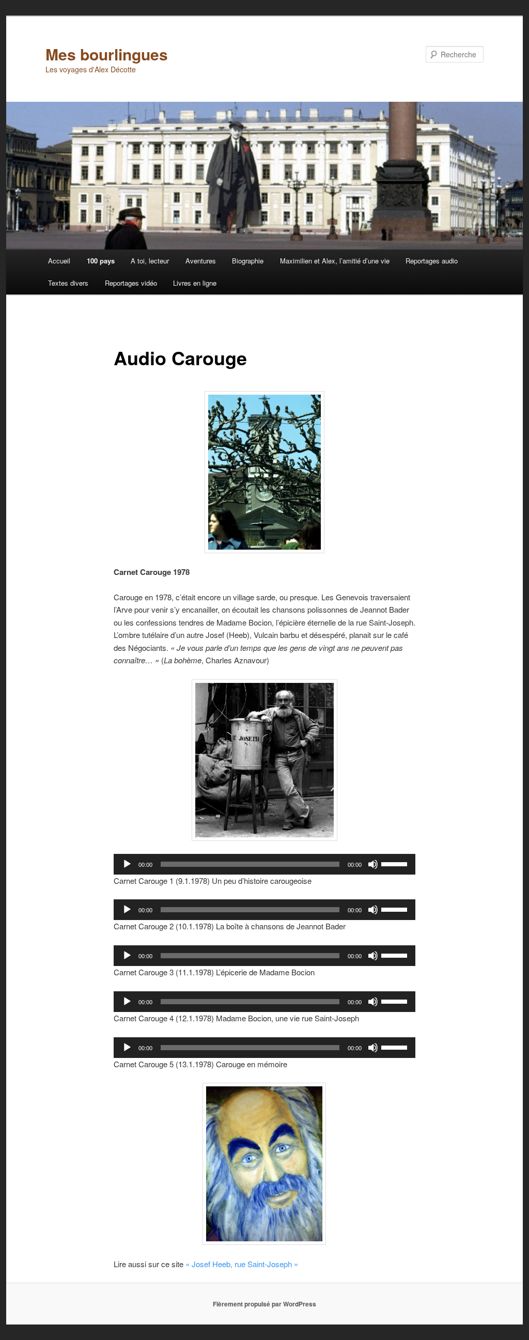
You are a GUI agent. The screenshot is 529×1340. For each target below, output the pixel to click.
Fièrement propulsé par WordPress (264, 1303)
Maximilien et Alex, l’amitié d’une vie (335, 261)
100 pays (101, 261)
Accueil (59, 261)
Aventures (200, 261)
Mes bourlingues (106, 54)
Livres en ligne (194, 283)
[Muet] (373, 864)
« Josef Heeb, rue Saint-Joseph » (241, 1263)
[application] (264, 864)
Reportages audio (432, 261)
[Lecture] (127, 864)
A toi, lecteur (150, 261)
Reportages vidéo (131, 283)
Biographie (247, 261)
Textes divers (68, 283)
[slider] (395, 863)
